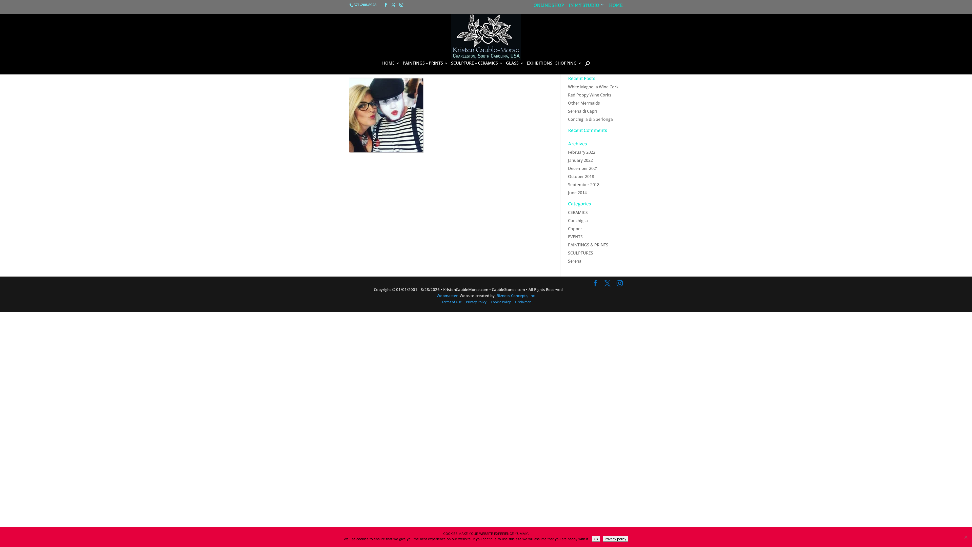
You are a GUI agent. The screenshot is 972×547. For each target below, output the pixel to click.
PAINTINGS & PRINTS (588, 245)
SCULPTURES (580, 253)
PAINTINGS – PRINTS (423, 63)
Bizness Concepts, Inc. (516, 295)
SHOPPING (566, 63)
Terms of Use (452, 302)
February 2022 (581, 152)
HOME (388, 63)
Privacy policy (615, 539)
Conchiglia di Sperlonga (590, 119)
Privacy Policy (476, 302)
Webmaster (447, 295)
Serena (574, 261)
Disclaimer (523, 302)
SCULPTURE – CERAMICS (474, 63)
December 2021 (583, 168)
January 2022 (580, 160)
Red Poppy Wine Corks (589, 95)
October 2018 (581, 176)
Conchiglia (578, 220)
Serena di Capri (582, 111)
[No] (965, 537)
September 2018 (583, 184)
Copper (575, 228)
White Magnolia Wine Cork (593, 87)
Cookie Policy (501, 302)
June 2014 (577, 193)
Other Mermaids (584, 103)
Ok (596, 539)
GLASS (512, 63)
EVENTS (575, 237)
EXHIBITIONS (539, 63)
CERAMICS (578, 212)
